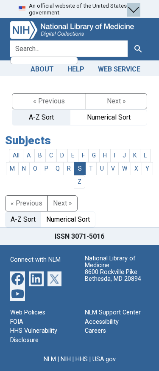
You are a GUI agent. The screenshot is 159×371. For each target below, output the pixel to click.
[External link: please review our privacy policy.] (17, 278)
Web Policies (27, 312)
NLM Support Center (113, 312)
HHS (81, 359)
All (16, 155)
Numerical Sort (109, 117)
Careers (95, 330)
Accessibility (102, 321)
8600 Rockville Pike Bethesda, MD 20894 (113, 275)
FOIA (16, 321)
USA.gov (104, 359)
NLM (50, 359)
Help (75, 69)
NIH (66, 359)
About (42, 69)
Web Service (119, 69)
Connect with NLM (35, 259)
